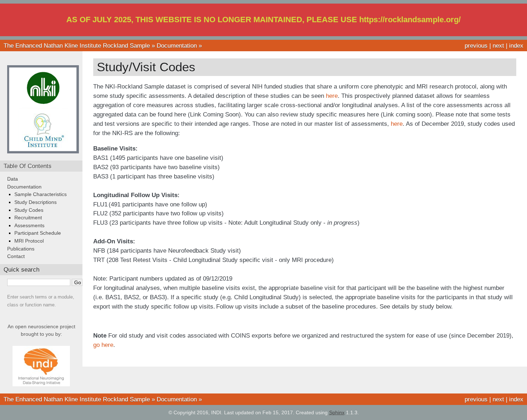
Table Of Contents (28, 166)
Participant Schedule (37, 233)
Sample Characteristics (40, 194)
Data (12, 179)
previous (476, 45)
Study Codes (28, 210)
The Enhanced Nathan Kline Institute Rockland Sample (77, 45)
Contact (16, 256)
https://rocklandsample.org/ (410, 19)
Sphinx (337, 412)
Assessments (29, 225)
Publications (20, 249)
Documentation (177, 45)
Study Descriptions (35, 202)
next (498, 45)
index (516, 45)
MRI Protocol (29, 241)
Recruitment (28, 217)
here (332, 95)
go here (103, 344)
